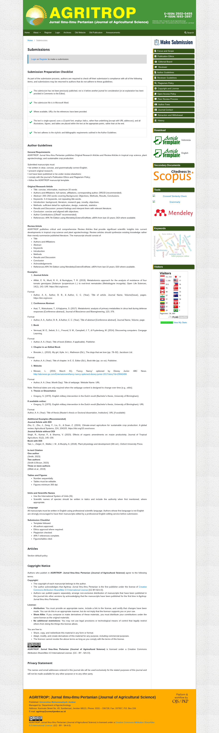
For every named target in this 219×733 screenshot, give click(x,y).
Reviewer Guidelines (167, 78)
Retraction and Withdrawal (170, 115)
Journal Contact (165, 110)
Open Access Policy (166, 94)
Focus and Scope (165, 51)
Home (27, 32)
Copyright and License (168, 88)
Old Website (80, 32)
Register (48, 32)
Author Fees (164, 104)
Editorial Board (165, 61)
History (160, 120)
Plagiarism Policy (165, 83)
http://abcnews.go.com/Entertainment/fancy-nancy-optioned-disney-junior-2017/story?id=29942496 (80, 374)
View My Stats (180, 322)
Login (57, 32)
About (36, 32)
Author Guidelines (165, 72)
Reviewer (162, 67)
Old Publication (95, 32)
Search (190, 32)
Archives (67, 32)
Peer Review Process (167, 99)
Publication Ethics (165, 56)
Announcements (113, 32)
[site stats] (166, 322)
